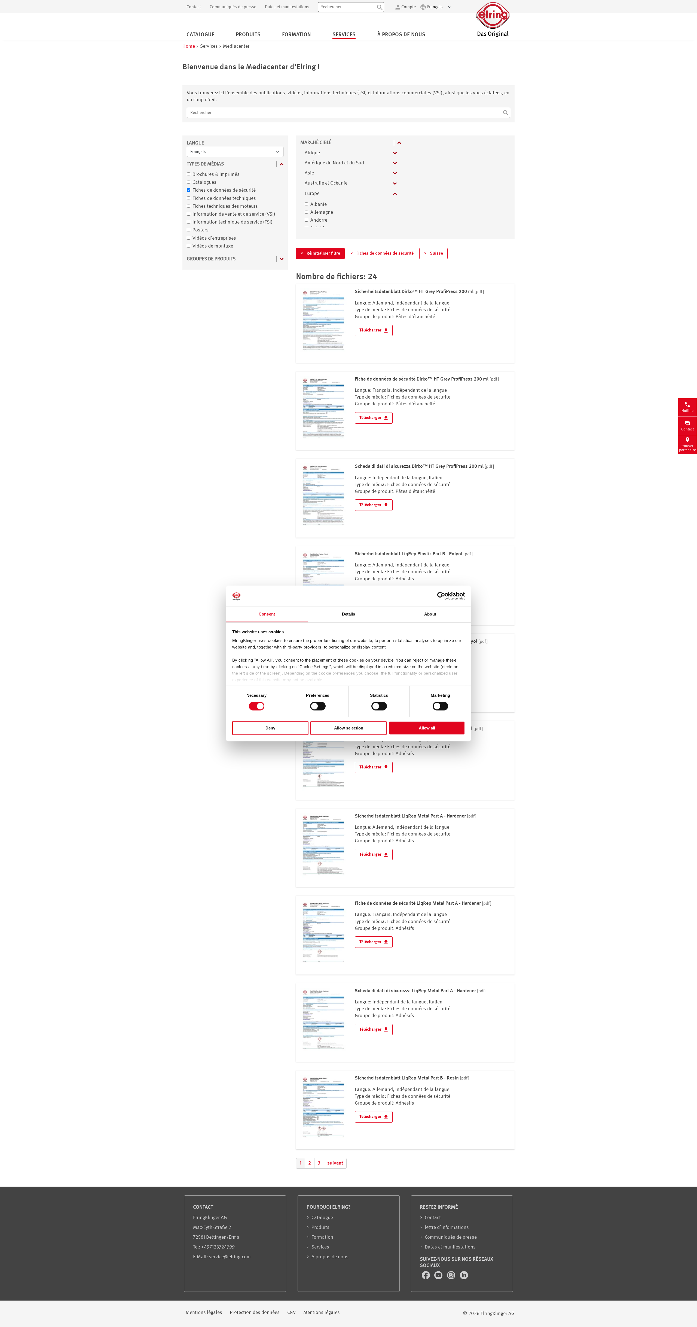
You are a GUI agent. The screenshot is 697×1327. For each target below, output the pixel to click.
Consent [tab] (267, 614)
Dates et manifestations (287, 7)
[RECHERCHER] (379, 7)
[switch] (318, 706)
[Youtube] (439, 1277)
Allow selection (348, 728)
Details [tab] (348, 614)
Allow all (427, 728)
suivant (335, 1163)
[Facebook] (426, 1277)
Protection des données (255, 1312)
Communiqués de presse (233, 7)
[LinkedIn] (464, 1277)
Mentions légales (204, 1312)
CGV (291, 1312)
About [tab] (430, 614)
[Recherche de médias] (506, 114)
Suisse (433, 253)
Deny (270, 728)
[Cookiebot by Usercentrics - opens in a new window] (441, 596)
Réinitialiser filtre (320, 253)
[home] (492, 36)
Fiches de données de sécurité (382, 253)
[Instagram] (451, 1277)
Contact (194, 7)
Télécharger (371, 330)
